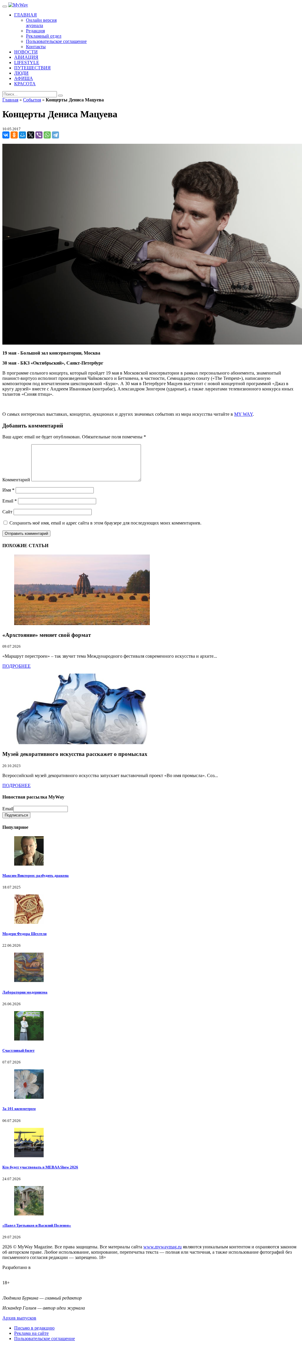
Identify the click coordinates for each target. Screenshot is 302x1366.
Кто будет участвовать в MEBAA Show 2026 (40, 1167)
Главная (10, 99)
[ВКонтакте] (5, 134)
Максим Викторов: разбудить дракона (35, 875)
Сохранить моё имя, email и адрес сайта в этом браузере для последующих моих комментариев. (105, 522)
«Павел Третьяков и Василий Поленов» (36, 1225)
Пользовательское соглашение (44, 1338)
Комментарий (16, 479)
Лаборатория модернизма (24, 992)
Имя (8, 489)
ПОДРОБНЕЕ (16, 666)
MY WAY (243, 414)
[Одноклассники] (14, 134)
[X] (30, 134)
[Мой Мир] (22, 134)
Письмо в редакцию (34, 1327)
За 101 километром (19, 1108)
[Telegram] (55, 134)
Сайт (7, 511)
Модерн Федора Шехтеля (24, 933)
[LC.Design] (17, 1272)
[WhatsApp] (47, 134)
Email (9, 500)
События (32, 99)
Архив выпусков (19, 1317)
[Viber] (38, 134)
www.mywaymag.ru (162, 1246)
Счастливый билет (18, 1050)
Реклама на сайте (31, 1333)
